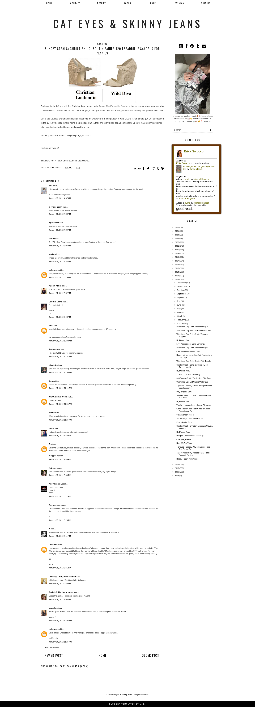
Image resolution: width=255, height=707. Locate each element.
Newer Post (54, 655)
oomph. (52, 608)
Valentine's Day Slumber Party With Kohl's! (194, 330)
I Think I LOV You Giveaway (188, 375)
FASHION (179, 3)
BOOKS (127, 3)
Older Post (151, 655)
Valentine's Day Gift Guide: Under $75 (192, 327)
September (181, 294)
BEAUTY (101, 3)
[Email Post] (78, 167)
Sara (51, 381)
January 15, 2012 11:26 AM (60, 420)
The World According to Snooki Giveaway (193, 405)
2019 (177, 253)
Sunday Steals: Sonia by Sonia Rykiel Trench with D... (192, 366)
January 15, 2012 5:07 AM (60, 246)
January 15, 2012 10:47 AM (60, 356)
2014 (177, 272)
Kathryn (52, 468)
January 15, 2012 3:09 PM (60, 475)
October (180, 290)
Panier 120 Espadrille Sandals (113, 106)
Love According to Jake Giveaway (190, 344)
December (181, 283)
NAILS (153, 3)
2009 (177, 472)
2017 (177, 261)
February (181, 320)
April (179, 312)
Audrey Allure (55, 286)
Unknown (53, 270)
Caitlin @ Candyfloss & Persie (62, 576)
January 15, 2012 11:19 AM (60, 388)
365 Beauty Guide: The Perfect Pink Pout (193, 378)
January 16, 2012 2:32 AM (60, 584)
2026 (177, 227)
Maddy (52, 238)
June (179, 305)
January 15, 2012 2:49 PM (60, 459)
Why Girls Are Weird (58, 397)
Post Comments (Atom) (74, 666)
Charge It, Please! (184, 439)
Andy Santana (55, 484)
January (180, 324)
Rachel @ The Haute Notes (61, 592)
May (179, 309)
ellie (50, 186)
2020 (177, 250)
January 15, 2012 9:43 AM (60, 317)
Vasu (51, 325)
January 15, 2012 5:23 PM (60, 520)
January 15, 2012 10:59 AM (60, 372)
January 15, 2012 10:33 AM (60, 341)
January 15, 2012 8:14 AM (60, 277)
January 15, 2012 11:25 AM (60, 404)
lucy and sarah (55, 207)
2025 (177, 231)
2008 (177, 476)
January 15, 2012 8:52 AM (60, 293)
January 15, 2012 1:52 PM (60, 436)
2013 (177, 276)
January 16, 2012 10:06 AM (60, 621)
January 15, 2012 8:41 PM (60, 568)
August (180, 297)
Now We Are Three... (185, 443)
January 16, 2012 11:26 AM (60, 642)
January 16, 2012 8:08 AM (60, 599)
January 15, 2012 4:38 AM (60, 214)
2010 (177, 468)
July (178, 301)
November (181, 286)
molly (51, 254)
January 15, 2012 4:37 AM (60, 198)
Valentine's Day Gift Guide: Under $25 (192, 382)
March (179, 316)
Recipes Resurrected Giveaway (189, 436)
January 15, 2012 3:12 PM (60, 496)
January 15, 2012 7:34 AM (60, 261)
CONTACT (75, 3)
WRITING (206, 3)
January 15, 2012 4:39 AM (60, 230)
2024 (177, 235)
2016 (177, 264)
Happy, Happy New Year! (187, 459)
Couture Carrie (55, 302)
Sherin (52, 413)
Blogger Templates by (127, 704)
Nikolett (52, 365)
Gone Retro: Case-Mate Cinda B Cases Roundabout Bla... (193, 410)
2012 (177, 279)
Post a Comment (52, 647)
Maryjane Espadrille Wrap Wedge (133, 110)
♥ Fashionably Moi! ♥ (185, 415)
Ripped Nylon (56, 456)
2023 (177, 238)
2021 (177, 246)
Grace (51, 428)
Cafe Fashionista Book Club (188, 351)
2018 (177, 257)
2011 (177, 464)
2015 (177, 268)
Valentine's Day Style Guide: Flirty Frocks (193, 361)
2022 (177, 242)
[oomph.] (52, 617)
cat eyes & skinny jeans (127, 23)
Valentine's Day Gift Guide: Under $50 (192, 348)
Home (49, 3)
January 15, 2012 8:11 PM (60, 536)
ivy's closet (54, 223)
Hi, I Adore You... (183, 340)
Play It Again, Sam (184, 392)
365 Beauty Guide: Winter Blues (189, 419)
